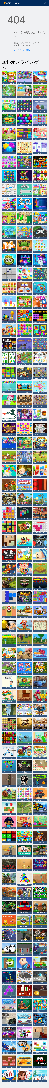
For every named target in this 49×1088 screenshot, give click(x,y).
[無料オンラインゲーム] (12, 3)
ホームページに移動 (22, 50)
